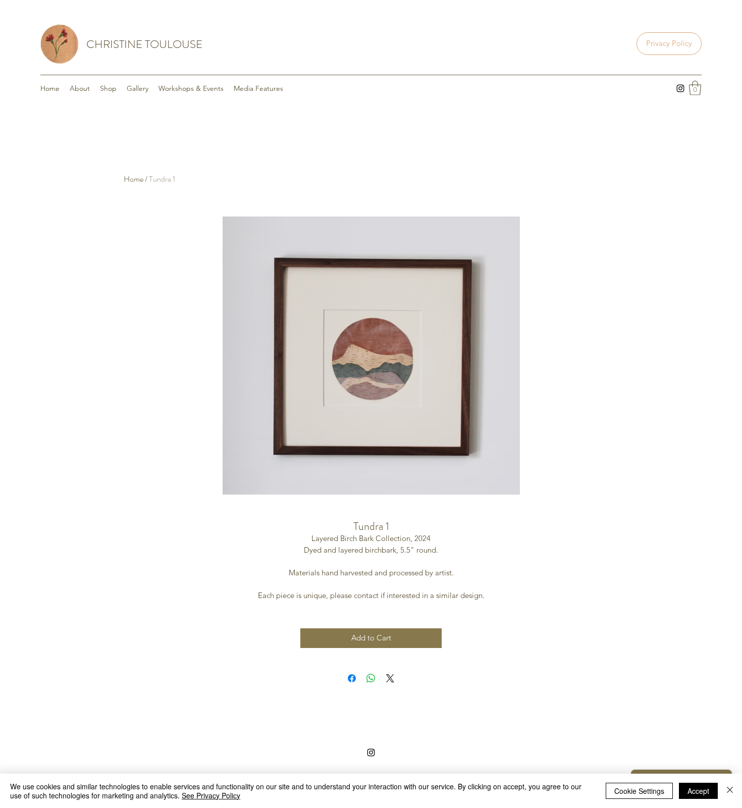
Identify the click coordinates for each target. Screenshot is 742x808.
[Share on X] (390, 678)
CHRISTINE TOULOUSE (144, 44)
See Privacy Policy (211, 795)
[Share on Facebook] (352, 678)
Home (133, 179)
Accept (698, 791)
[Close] (730, 791)
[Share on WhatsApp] (371, 678)
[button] (695, 88)
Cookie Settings (639, 791)
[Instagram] (680, 88)
